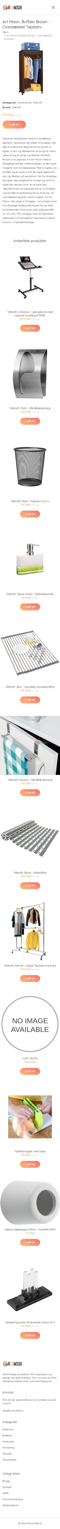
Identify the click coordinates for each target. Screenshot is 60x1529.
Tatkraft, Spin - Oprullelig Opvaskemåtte (30, 686)
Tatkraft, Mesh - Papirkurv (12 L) (30, 501)
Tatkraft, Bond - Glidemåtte (30, 872)
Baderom (8, 1429)
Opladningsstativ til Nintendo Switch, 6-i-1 (30, 1322)
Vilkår (5, 1493)
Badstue (7, 1435)
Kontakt (7, 1487)
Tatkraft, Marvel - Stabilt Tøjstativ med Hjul (30, 965)
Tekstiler (7, 1453)
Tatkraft (37, 102)
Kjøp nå (14, 124)
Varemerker (25, 102)
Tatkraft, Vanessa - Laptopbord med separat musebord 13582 (30, 313)
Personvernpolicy (12, 1499)
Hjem (5, 32)
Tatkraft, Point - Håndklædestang (30, 408)
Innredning (8, 1447)
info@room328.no (13, 1410)
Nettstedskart (10, 1505)
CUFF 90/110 (30, 1058)
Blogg (6, 1481)
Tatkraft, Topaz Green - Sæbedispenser (30, 594)
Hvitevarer (8, 1441)
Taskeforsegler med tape (30, 1151)
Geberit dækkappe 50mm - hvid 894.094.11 (30, 1229)
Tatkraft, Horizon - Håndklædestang (30, 779)
